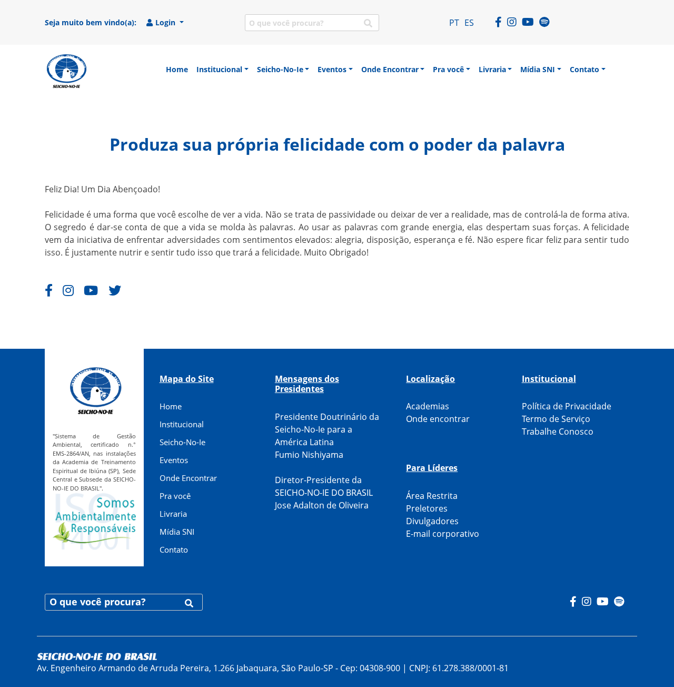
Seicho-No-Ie (182, 442)
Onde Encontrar (188, 478)
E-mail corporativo (442, 533)
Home (171, 406)
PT (454, 22)
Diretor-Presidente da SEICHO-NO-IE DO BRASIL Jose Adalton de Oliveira (324, 492)
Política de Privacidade (566, 406)
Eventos (174, 460)
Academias (427, 406)
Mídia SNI (177, 531)
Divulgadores (432, 521)
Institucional (182, 424)
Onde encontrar (438, 419)
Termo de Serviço (556, 419)
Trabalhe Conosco (557, 431)
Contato (174, 549)
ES (469, 22)
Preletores (427, 508)
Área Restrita (432, 496)
